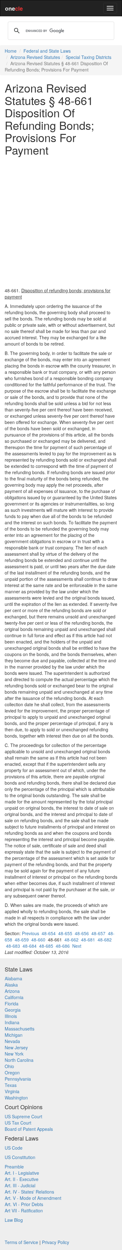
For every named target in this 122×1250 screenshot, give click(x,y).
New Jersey (16, 1047)
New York (14, 1054)
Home (11, 51)
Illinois (11, 1016)
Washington (16, 1097)
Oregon (12, 1072)
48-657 (98, 933)
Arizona (12, 991)
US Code (14, 1148)
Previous (30, 933)
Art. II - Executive (21, 1179)
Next (76, 946)
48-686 (63, 946)
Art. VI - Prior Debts (24, 1204)
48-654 (49, 933)
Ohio (9, 1066)
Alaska (11, 985)
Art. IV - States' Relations (29, 1192)
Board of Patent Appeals (29, 1129)
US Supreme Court (23, 1116)
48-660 (38, 939)
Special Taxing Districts (88, 57)
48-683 (13, 946)
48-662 (71, 939)
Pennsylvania (18, 1079)
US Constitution (20, 1157)
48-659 (22, 939)
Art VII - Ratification (24, 1210)
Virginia (12, 1091)
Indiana (12, 1022)
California (14, 997)
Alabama (13, 978)
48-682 (105, 939)
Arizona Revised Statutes (35, 57)
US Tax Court (18, 1123)
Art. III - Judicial (20, 1185)
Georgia (13, 1010)
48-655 (65, 933)
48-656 (82, 933)
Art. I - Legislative (22, 1173)
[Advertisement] (61, 222)
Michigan (14, 1035)
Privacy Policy (55, 1242)
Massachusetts (19, 1028)
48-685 (46, 946)
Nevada (12, 1041)
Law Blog (14, 1220)
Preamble (14, 1166)
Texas (11, 1085)
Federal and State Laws (47, 51)
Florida (11, 1003)
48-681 (88, 939)
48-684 (30, 946)
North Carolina (19, 1060)
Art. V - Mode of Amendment (33, 1198)
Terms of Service (21, 1242)
